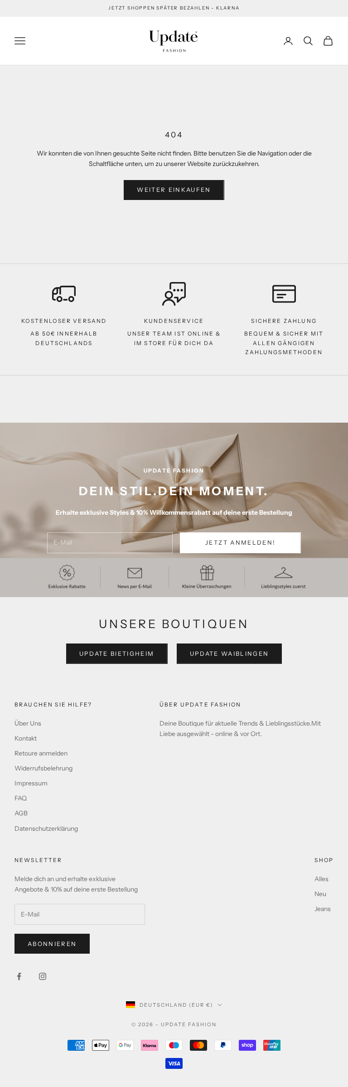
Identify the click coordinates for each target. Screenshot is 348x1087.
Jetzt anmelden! (240, 542)
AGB (21, 813)
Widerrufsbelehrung (43, 768)
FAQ (20, 798)
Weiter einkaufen (174, 189)
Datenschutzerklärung (46, 828)
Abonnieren (52, 943)
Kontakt (25, 738)
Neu (320, 894)
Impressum (31, 783)
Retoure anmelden (41, 753)
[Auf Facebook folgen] (19, 976)
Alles (321, 879)
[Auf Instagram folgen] (42, 976)
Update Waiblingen (229, 653)
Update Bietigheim (117, 653)
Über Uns (27, 723)
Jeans (322, 909)
